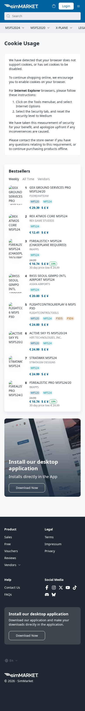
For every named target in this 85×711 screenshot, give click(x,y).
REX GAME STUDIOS (41, 221)
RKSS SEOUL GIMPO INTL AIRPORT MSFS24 (47, 278)
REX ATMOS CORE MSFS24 (48, 216)
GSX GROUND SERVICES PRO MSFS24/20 (50, 189)
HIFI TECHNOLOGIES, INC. (45, 337)
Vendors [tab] (44, 179)
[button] (27, 487)
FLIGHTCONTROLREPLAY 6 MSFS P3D (52, 306)
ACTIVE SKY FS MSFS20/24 (48, 333)
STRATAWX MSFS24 (43, 358)
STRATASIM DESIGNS (42, 362)
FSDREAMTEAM (39, 196)
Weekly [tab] (14, 179)
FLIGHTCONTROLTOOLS (44, 313)
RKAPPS (34, 249)
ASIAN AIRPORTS (39, 284)
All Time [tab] (28, 179)
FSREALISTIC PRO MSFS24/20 (50, 383)
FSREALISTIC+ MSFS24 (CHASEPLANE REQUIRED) (47, 243)
